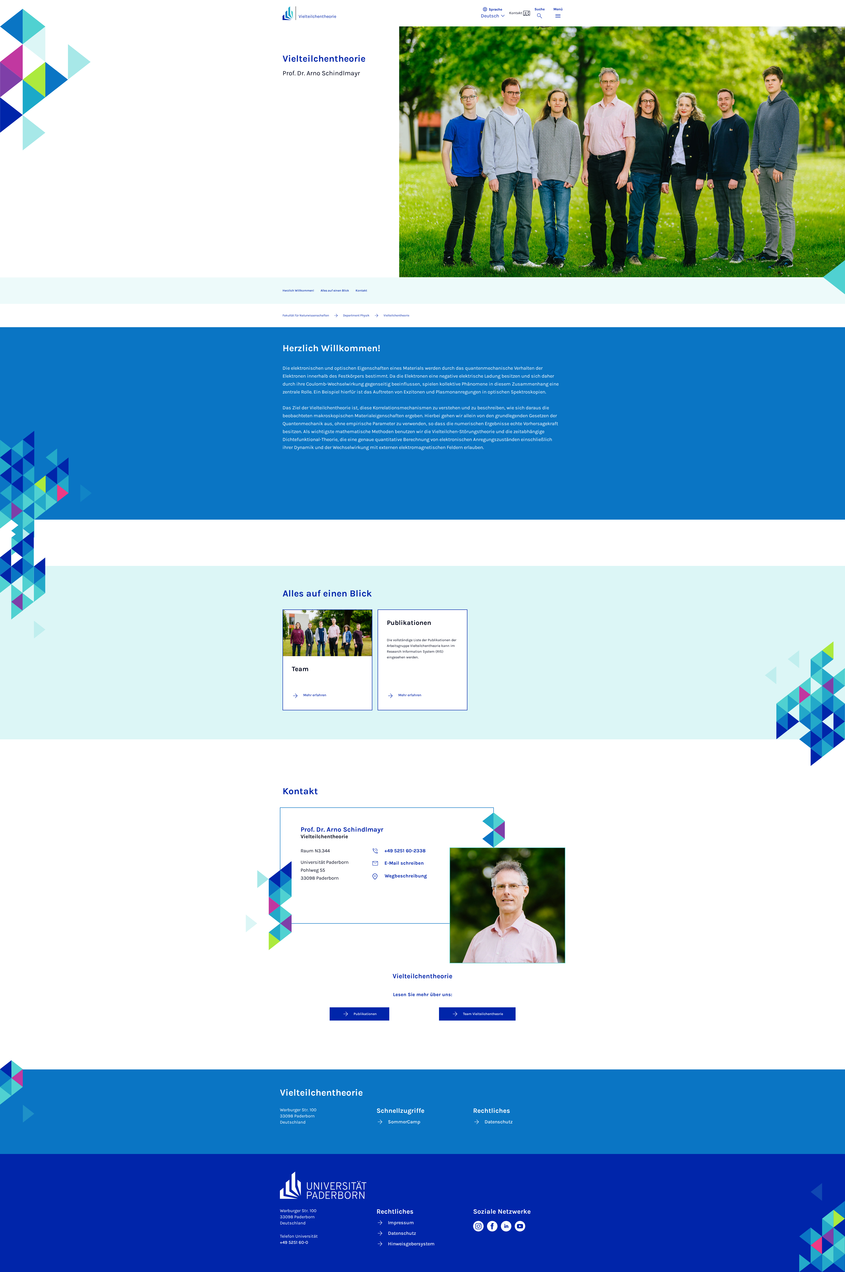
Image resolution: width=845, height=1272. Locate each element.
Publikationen (365, 1014)
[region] (420, 290)
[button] (495, 13)
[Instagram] (478, 1226)
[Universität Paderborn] (422, 1185)
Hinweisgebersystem (411, 1244)
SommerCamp (404, 1122)
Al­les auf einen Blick (335, 290)
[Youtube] (520, 1226)
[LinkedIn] (506, 1226)
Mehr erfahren (409, 695)
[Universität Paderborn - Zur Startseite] (288, 13)
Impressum (401, 1223)
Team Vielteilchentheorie (483, 1014)
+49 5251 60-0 (294, 1242)
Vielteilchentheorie (317, 16)
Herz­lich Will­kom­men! (298, 290)
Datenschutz (499, 1122)
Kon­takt (361, 290)
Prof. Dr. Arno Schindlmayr (342, 829)
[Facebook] (492, 1226)
